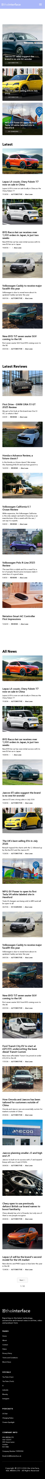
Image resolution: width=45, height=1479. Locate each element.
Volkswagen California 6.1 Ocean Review (16, 508)
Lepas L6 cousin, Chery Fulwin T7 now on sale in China (20, 183)
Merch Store (6, 1362)
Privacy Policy (7, 1353)
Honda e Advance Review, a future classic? (17, 457)
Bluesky (5, 1394)
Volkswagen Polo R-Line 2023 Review (18, 564)
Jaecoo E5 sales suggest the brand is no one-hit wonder (21, 794)
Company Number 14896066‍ (12, 1451)
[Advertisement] (23, 16)
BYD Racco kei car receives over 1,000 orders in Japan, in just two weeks (20, 235)
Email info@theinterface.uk (11, 1456)
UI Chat (4, 1414)
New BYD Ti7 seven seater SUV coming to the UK (19, 338)
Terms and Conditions (10, 1358)
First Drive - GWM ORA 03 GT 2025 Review (19, 406)
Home (4, 1336)
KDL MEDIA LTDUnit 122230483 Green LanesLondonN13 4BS (8, 1442)
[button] (40, 4)
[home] (12, 4)
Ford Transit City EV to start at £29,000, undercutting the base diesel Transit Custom (19, 1049)
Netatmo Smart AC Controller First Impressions (18, 618)
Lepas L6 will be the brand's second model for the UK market (22, 1258)
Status (4, 1349)
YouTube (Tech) (8, 1381)
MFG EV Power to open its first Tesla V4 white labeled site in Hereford (19, 894)
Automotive (13, 63)
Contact (5, 1345)
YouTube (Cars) (7, 1377)
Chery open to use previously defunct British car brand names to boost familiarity (21, 1206)
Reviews (13, 417)
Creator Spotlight (8, 1422)
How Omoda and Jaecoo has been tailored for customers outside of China (21, 1102)
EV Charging (13, 131)
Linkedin (5, 1390)
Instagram (5, 1398)
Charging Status (7, 1418)
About (4, 1340)
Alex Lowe (29, 194)
